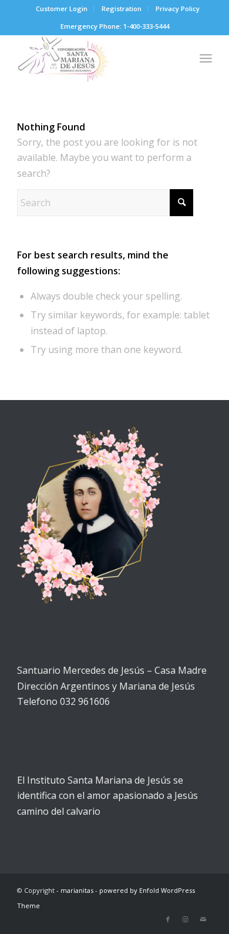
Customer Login (61, 8)
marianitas (76, 890)
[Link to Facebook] (168, 919)
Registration (122, 8)
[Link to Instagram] (185, 919)
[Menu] (206, 58)
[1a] (95, 58)
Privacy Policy (178, 8)
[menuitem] (62, 9)
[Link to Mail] (203, 919)
